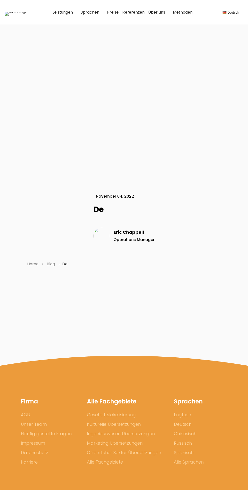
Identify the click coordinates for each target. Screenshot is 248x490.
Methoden (183, 12)
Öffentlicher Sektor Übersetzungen (124, 453)
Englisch (182, 415)
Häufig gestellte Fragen (46, 434)
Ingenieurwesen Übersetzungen (121, 434)
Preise (113, 12)
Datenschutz (34, 453)
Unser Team (34, 424)
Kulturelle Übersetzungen (114, 424)
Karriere (29, 462)
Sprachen (90, 12)
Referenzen (133, 12)
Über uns (156, 12)
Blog (51, 264)
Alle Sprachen (189, 462)
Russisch (183, 443)
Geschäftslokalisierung (111, 415)
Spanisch (184, 453)
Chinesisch (185, 434)
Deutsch (183, 424)
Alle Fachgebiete (105, 462)
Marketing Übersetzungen (115, 443)
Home (33, 264)
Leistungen (63, 12)
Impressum (33, 443)
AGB (25, 415)
